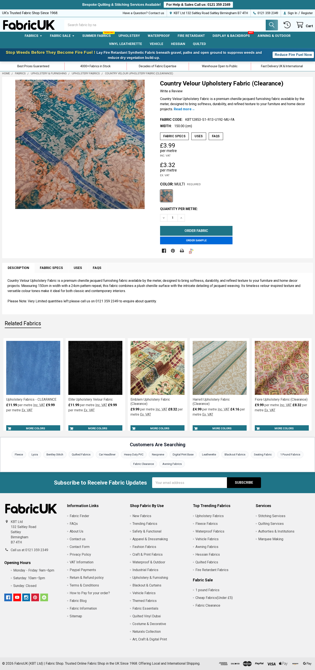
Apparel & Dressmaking (150, 539)
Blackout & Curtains (146, 585)
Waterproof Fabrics (209, 531)
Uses (199, 136)
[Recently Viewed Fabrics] (288, 25)
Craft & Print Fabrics (147, 554)
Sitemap (76, 616)
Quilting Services (271, 524)
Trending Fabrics (144, 524)
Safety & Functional (146, 531)
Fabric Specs (174, 136)
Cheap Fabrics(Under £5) (214, 598)
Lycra (35, 454)
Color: (180, 184)
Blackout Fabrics (235, 454)
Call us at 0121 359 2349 (29, 550)
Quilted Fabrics (81, 454)
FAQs (216, 136)
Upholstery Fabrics (209, 516)
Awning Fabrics (172, 464)
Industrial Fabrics (145, 570)
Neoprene (158, 454)
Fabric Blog (78, 601)
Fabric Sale (60, 36)
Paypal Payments (83, 570)
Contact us (78, 539)
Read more (183, 109)
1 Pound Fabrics (290, 454)
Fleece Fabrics (206, 524)
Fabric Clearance (143, 464)
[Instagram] (26, 597)
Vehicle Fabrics (144, 593)
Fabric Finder (79, 516)
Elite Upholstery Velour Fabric (90, 399)
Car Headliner (107, 454)
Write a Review (171, 91)
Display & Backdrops (231, 36)
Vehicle (156, 44)
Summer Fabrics (96, 36)
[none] (80, 144)
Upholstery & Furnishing (150, 578)
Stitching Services (271, 516)
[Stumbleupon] (44, 597)
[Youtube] (17, 597)
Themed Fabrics (144, 601)
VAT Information (81, 562)
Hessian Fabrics (207, 554)
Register (307, 13)
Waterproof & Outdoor (148, 562)
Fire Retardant (191, 36)
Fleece (19, 454)
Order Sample (196, 240)
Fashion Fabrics (144, 547)
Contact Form (80, 547)
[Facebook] (164, 251)
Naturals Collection (146, 632)
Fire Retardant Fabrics (211, 570)
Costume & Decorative (149, 624)
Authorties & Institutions (276, 531)
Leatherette (209, 454)
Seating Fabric (263, 454)
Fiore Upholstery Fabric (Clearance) (281, 399)
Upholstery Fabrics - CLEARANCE (31, 399)
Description (18, 268)
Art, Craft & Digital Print (149, 639)
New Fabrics (141, 516)
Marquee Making (270, 539)
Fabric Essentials (145, 608)
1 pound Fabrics (207, 590)
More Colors (35, 428)
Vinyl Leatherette (125, 44)
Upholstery (129, 36)
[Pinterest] (173, 251)
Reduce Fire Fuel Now (293, 55)
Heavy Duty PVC (133, 454)
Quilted (199, 44)
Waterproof (159, 36)
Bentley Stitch (54, 454)
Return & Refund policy (87, 578)
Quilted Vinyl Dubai (146, 616)
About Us (76, 531)
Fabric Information (83, 608)
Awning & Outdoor (274, 36)
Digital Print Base (183, 454)
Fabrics (31, 36)
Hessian (178, 44)
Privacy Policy (80, 554)
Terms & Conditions (84, 585)
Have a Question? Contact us (143, 13)
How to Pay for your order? (90, 593)
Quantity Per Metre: (179, 209)
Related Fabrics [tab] (23, 323)
